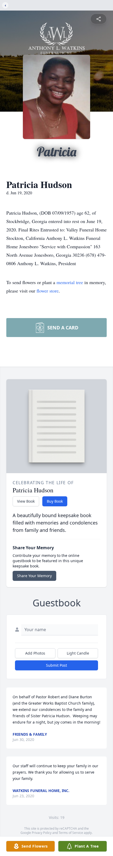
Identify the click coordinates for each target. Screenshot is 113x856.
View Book (26, 501)
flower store (48, 291)
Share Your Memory (34, 575)
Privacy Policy (42, 832)
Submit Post (56, 665)
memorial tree (69, 282)
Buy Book (55, 501)
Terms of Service (71, 832)
